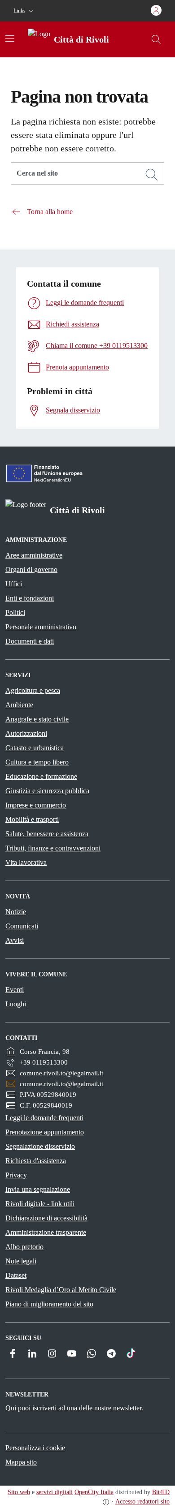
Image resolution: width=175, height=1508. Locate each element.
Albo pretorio (24, 1246)
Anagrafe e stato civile (37, 719)
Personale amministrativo (40, 627)
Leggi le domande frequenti (44, 1117)
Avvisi (14, 940)
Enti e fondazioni (29, 598)
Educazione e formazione (41, 776)
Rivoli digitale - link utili (39, 1203)
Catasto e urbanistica (34, 748)
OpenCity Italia (94, 1492)
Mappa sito (21, 1462)
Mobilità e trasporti (32, 819)
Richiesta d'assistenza (35, 1160)
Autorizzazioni (26, 733)
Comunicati (21, 926)
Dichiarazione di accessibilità (46, 1218)
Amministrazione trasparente (45, 1232)
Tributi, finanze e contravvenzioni (53, 848)
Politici (15, 612)
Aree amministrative (33, 555)
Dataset (15, 1275)
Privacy (16, 1175)
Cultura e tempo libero (37, 762)
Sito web (19, 1492)
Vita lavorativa (26, 862)
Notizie (15, 911)
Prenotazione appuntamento (44, 1132)
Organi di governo (31, 569)
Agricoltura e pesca (32, 690)
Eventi (14, 989)
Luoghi (15, 1004)
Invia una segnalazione (37, 1189)
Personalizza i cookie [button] (35, 1448)
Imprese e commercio (35, 805)
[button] (24, 11)
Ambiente (19, 705)
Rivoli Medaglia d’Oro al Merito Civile (60, 1289)
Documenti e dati (29, 641)
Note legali (20, 1261)
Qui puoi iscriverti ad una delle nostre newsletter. (74, 1408)
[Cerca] (151, 175)
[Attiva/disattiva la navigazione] (9, 38)
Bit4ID (161, 1492)
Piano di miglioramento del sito (49, 1304)
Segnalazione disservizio (40, 1146)
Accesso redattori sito (142, 1501)
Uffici (13, 584)
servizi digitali (54, 1492)
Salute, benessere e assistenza (46, 834)
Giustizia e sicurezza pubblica (47, 791)
